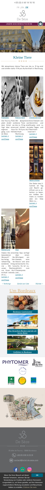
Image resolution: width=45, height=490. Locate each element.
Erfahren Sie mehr (30, 487)
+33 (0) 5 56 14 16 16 (24, 3)
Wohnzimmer (34, 180)
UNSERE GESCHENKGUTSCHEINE (19, 24)
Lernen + (5, 136)
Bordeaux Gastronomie (22, 312)
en (22, 8)
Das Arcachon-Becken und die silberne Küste (22, 332)
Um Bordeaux (22, 290)
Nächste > (39, 284)
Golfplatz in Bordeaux (22, 352)
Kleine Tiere (20, 118)
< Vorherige (6, 284)
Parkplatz (5, 118)
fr (18, 8)
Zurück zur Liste (23, 284)
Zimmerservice (35, 118)
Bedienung (5, 250)
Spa (17, 250)
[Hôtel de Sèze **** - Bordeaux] (22, 438)
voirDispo (5, 139)
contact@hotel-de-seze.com (26, 460)
